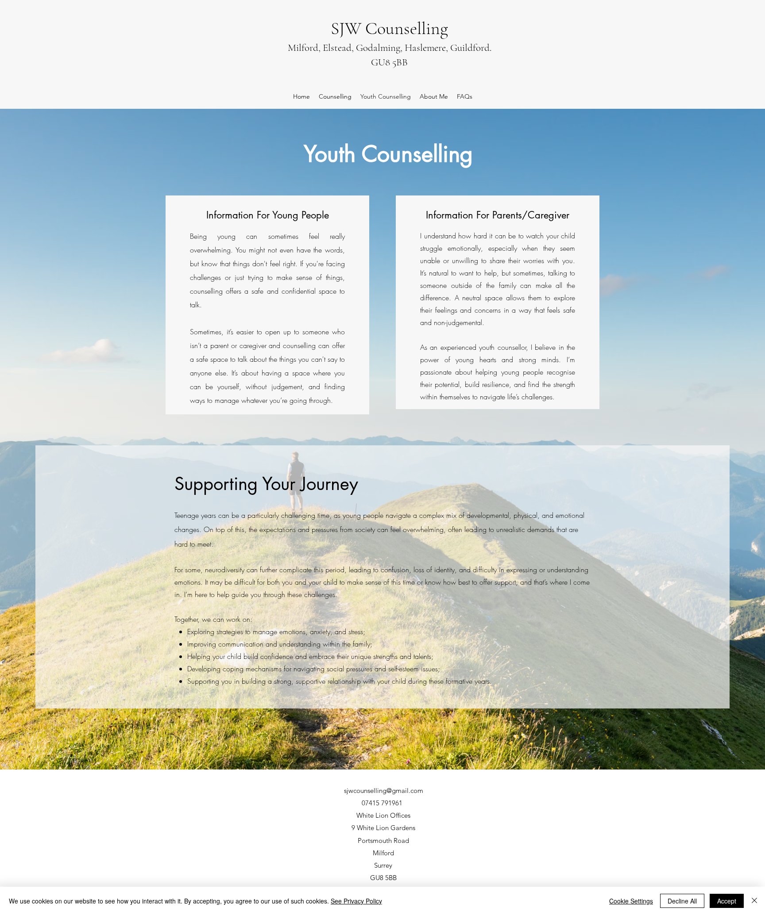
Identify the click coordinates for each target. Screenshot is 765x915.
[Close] (754, 901)
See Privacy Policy (356, 900)
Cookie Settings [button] (631, 900)
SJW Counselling (389, 28)
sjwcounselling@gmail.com (383, 790)
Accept (726, 900)
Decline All (682, 900)
